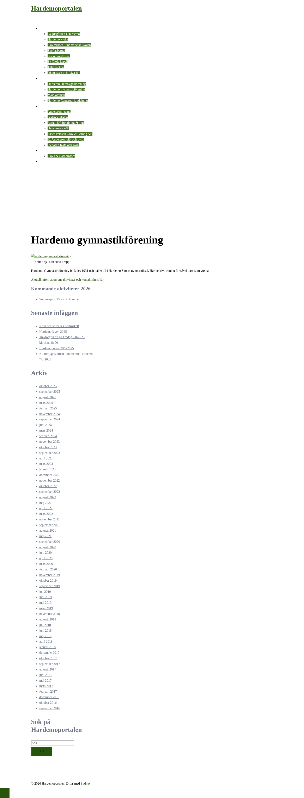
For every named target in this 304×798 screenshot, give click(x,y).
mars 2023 (46, 463)
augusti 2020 (47, 547)
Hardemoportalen (56, 8)
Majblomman (56, 95)
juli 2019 (45, 591)
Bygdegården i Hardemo (64, 34)
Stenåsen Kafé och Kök (63, 145)
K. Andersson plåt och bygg (66, 139)
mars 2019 (46, 608)
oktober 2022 (48, 486)
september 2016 (49, 708)
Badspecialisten (58, 117)
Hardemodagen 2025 (53, 331)
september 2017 (49, 664)
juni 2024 (45, 425)
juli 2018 (45, 625)
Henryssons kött (58, 128)
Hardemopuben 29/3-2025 (56, 348)
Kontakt (44, 161)
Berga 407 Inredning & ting (66, 122)
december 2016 (49, 697)
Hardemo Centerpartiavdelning (68, 100)
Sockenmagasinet (59, 56)
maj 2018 (45, 636)
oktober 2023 (48, 447)
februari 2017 (48, 691)
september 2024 (49, 419)
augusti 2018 (47, 619)
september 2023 (49, 452)
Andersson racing (59, 111)
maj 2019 (45, 602)
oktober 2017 (48, 658)
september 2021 (49, 525)
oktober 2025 (48, 386)
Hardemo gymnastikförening (66, 89)
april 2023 (46, 458)
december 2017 (49, 652)
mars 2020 (46, 563)
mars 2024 (46, 430)
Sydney (86, 783)
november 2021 (49, 519)
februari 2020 (48, 569)
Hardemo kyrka (58, 39)
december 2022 (49, 475)
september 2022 (49, 491)
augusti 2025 (47, 397)
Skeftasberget (56, 50)
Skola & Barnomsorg (61, 156)
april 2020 (46, 558)
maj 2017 (45, 680)
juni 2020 (45, 552)
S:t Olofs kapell (58, 61)
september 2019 (49, 586)
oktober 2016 (48, 702)
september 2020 (49, 541)
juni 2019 (45, 597)
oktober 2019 (48, 580)
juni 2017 (45, 675)
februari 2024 (48, 436)
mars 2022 (46, 513)
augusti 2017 (47, 669)
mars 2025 (46, 402)
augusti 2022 (47, 497)
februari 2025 (48, 408)
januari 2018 (47, 647)
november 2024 (49, 414)
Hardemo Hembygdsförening (67, 84)
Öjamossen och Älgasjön (64, 72)
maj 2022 (45, 503)
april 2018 (46, 641)
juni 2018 (45, 630)
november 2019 (49, 575)
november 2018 (49, 613)
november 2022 (49, 480)
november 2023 (49, 441)
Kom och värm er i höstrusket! (59, 326)
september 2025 (49, 391)
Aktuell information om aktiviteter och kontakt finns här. (67, 279)
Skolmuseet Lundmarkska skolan (69, 45)
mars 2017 (46, 686)
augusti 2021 (47, 530)
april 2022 (46, 508)
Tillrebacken (56, 67)
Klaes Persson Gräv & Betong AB (70, 134)
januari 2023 (47, 469)
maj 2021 (45, 536)
